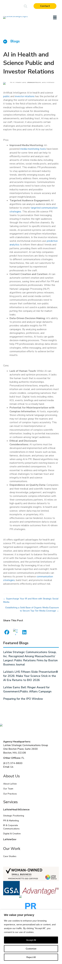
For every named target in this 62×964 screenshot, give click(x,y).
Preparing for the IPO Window (23, 699)
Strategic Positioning (13, 815)
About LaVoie (10, 783)
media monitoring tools (33, 149)
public (6, 96)
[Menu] (55, 17)
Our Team (8, 788)
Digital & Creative (12, 833)
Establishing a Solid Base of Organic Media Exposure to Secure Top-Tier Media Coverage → (32, 609)
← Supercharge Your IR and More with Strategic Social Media (30, 600)
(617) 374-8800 (12, 763)
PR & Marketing (11, 820)
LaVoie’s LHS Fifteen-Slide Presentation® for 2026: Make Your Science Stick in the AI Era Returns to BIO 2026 (30, 676)
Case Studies (9, 856)
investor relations (25, 96)
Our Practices (10, 793)
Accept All (31, 940)
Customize (31, 948)
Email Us (8, 767)
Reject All (31, 957)
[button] (25, 6)
